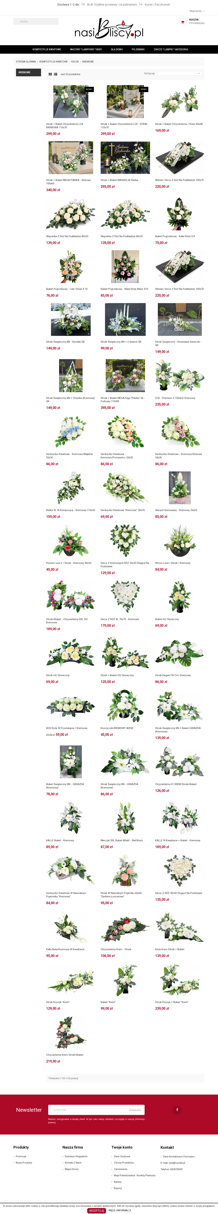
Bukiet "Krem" (108, 1002)
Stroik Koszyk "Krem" (58, 1002)
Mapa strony (72, 1169)
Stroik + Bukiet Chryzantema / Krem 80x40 (179, 124)
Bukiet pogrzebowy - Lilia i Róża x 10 (67, 289)
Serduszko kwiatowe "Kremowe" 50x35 (123, 510)
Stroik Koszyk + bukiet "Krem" (171, 1002)
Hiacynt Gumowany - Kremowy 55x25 (176, 510)
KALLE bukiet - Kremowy (60, 840)
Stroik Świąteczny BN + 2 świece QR (121, 341)
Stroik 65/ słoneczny (57, 675)
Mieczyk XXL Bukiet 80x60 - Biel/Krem (122, 840)
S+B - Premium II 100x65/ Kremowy (175, 398)
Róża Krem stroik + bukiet (169, 949)
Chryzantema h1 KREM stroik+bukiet (176, 784)
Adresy (118, 1182)
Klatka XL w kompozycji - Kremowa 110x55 (70, 510)
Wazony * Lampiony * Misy (86, 49)
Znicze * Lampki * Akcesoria (171, 49)
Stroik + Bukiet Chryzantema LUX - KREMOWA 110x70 (65, 125)
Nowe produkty (24, 1162)
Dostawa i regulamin (76, 1156)
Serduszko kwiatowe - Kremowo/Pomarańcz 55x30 (117, 456)
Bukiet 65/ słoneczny (167, 619)
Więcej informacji (119, 1210)
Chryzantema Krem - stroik (116, 949)
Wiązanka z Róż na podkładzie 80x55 (67, 236)
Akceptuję (96, 1210)
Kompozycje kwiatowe (47, 49)
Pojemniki (138, 49)
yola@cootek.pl (177, 1163)
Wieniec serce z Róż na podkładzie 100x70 (179, 180)
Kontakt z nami (73, 1162)
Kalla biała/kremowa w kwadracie (65, 949)
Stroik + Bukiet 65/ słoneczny (117, 675)
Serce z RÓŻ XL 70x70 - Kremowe (120, 619)
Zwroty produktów (124, 1162)
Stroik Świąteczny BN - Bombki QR (65, 341)
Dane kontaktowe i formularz (179, 1156)
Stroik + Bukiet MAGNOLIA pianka (119, 180)
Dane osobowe (122, 1156)
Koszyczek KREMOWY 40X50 (117, 728)
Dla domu (117, 49)
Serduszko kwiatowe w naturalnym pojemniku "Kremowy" (66, 895)
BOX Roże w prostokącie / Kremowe (66, 728)
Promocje (21, 1156)
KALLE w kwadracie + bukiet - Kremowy (177, 840)
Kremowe (24, 72)
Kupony (118, 1188)
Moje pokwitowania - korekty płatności (134, 1175)
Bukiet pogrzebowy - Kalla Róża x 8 (175, 236)
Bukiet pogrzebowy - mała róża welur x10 (124, 289)
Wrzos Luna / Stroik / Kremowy (172, 563)
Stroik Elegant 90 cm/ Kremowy (173, 675)
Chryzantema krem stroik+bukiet (64, 1054)
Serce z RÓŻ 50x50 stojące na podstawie (178, 893)
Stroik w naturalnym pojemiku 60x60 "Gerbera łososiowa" (121, 895)
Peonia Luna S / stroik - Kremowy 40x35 (68, 563)
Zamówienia (120, 1169)
